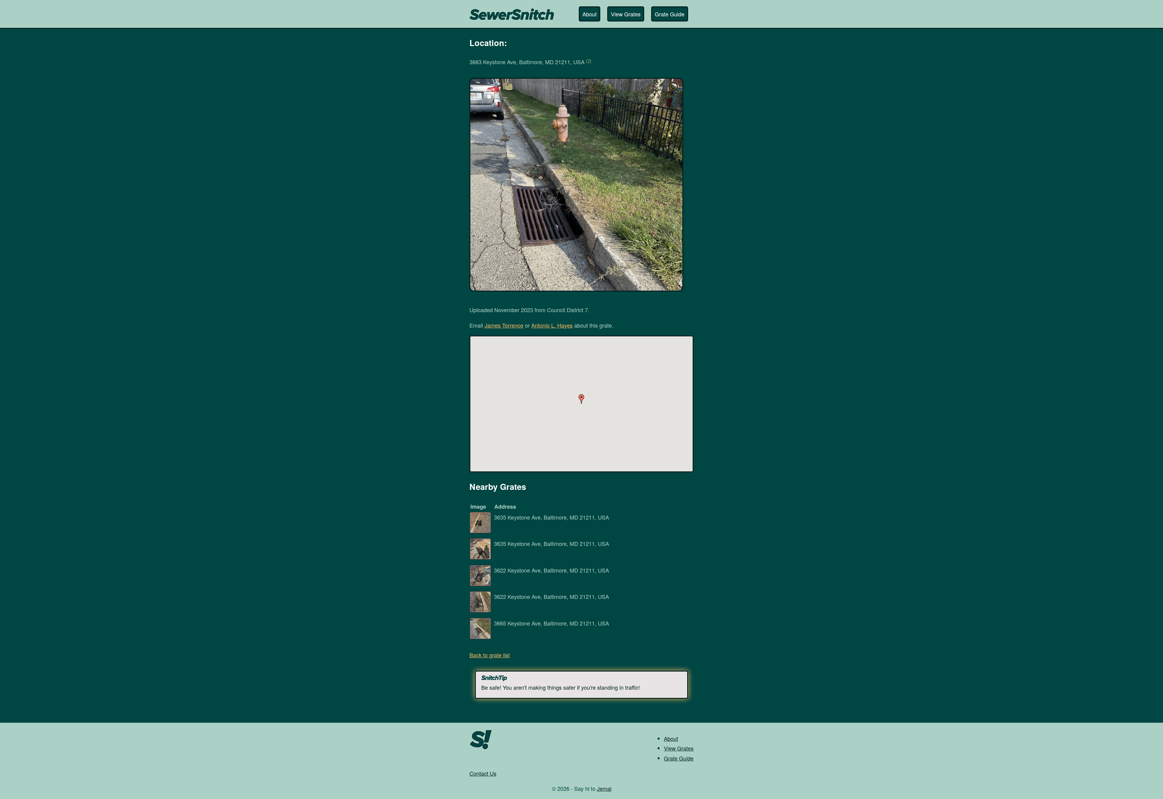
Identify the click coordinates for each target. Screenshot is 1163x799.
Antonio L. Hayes (552, 325)
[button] (581, 399)
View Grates (626, 14)
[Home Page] (480, 748)
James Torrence (504, 325)
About (589, 14)
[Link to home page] (511, 11)
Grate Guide (669, 14)
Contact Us (482, 773)
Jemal (604, 788)
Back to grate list (489, 655)
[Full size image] (576, 185)
